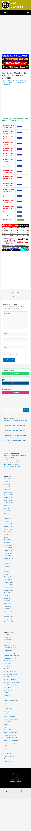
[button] (28, 12)
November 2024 (8, 526)
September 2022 (8, 590)
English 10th (7, 666)
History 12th (7, 703)
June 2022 (7, 598)
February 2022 (8, 608)
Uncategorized (8, 761)
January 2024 (8, 547)
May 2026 (7, 487)
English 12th (7, 669)
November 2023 (8, 553)
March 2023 (7, 574)
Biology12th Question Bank (9, 82)
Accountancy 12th (9, 634)
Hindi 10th (7, 692)
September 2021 (8, 622)
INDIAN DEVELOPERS (15, 793)
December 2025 (8, 495)
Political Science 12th (10, 743)
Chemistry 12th (8, 650)
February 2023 (8, 577)
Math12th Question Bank (11, 719)
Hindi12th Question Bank (11, 700)
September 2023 (9, 558)
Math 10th (7, 711)
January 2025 (8, 524)
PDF (27, 82)
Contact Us (15, 776)
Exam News (7, 687)
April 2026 (7, 489)
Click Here (19, 212)
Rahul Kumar (7, 464)
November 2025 (8, 497)
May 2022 (7, 600)
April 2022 (7, 603)
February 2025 (8, 521)
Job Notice (7, 706)
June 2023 (7, 566)
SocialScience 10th (9, 756)
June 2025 (7, 510)
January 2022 (8, 611)
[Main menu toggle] (5, 13)
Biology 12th (7, 642)
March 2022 (7, 606)
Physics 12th (7, 730)
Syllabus (6, 759)
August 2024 (7, 532)
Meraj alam (7, 455)
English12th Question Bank (11, 682)
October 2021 (8, 619)
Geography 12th (8, 690)
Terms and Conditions (15, 781)
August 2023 (7, 561)
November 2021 (8, 616)
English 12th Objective (10, 671)
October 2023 (8, 555)
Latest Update (21, 82)
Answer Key (16, 80)
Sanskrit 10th (7, 751)
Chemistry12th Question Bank (12, 661)
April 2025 (7, 516)
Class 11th (7, 663)
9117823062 (20, 220)
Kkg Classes (7, 460)
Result (6, 748)
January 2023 (8, 579)
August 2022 (7, 593)
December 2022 (8, 582)
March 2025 (7, 518)
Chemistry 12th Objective (11, 653)
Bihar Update (24, 80)
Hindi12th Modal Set (9, 698)
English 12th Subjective (10, 674)
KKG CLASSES (17, 5)
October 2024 (8, 529)
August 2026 (7, 479)
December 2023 (8, 550)
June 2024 (7, 537)
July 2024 (7, 534)
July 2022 (7, 595)
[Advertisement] (15, 36)
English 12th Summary (10, 676)
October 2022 (8, 587)
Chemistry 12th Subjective (11, 655)
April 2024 (7, 540)
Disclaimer (15, 777)
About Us (15, 774)
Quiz (5, 745)
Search (4, 406)
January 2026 (8, 492)
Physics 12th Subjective (10, 735)
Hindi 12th (7, 695)
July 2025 (7, 508)
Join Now (16, 373)
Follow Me (16, 392)
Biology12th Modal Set (10, 645)
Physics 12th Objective (10, 732)
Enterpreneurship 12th (10, 684)
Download (19, 126)
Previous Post (15, 292)
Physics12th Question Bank (11, 740)
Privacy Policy (15, 779)
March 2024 (7, 542)
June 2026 (7, 484)
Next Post (15, 297)
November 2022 (8, 585)
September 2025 (8, 502)
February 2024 (8, 545)
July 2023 (7, 563)
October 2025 (8, 500)
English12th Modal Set (10, 679)
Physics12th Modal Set (10, 737)
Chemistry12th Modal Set (11, 658)
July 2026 (7, 481)
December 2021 (8, 614)
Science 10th (7, 753)
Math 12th (7, 714)
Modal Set (7, 722)
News (5, 724)
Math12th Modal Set (9, 716)
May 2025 (7, 513)
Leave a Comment (7, 80)
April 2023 (7, 571)
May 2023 (7, 569)
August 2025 (7, 505)
